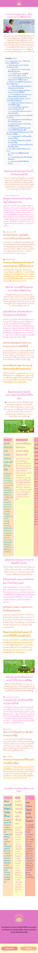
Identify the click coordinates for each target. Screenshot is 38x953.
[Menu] (2, 3)
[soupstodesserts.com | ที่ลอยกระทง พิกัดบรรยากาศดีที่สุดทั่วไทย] (19, 3)
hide (15, 58)
